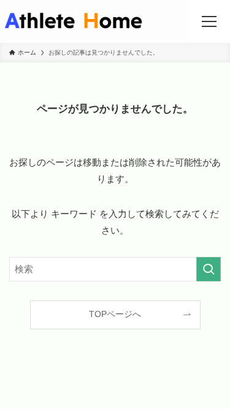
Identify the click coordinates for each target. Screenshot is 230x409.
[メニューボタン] (209, 21)
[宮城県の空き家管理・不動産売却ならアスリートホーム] (73, 21)
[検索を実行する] (208, 269)
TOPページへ (115, 314)
